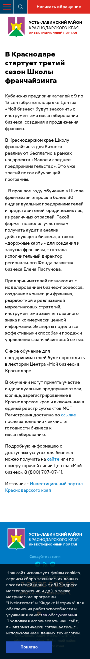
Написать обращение (58, 7)
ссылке (68, 415)
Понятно (29, 647)
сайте (53, 459)
